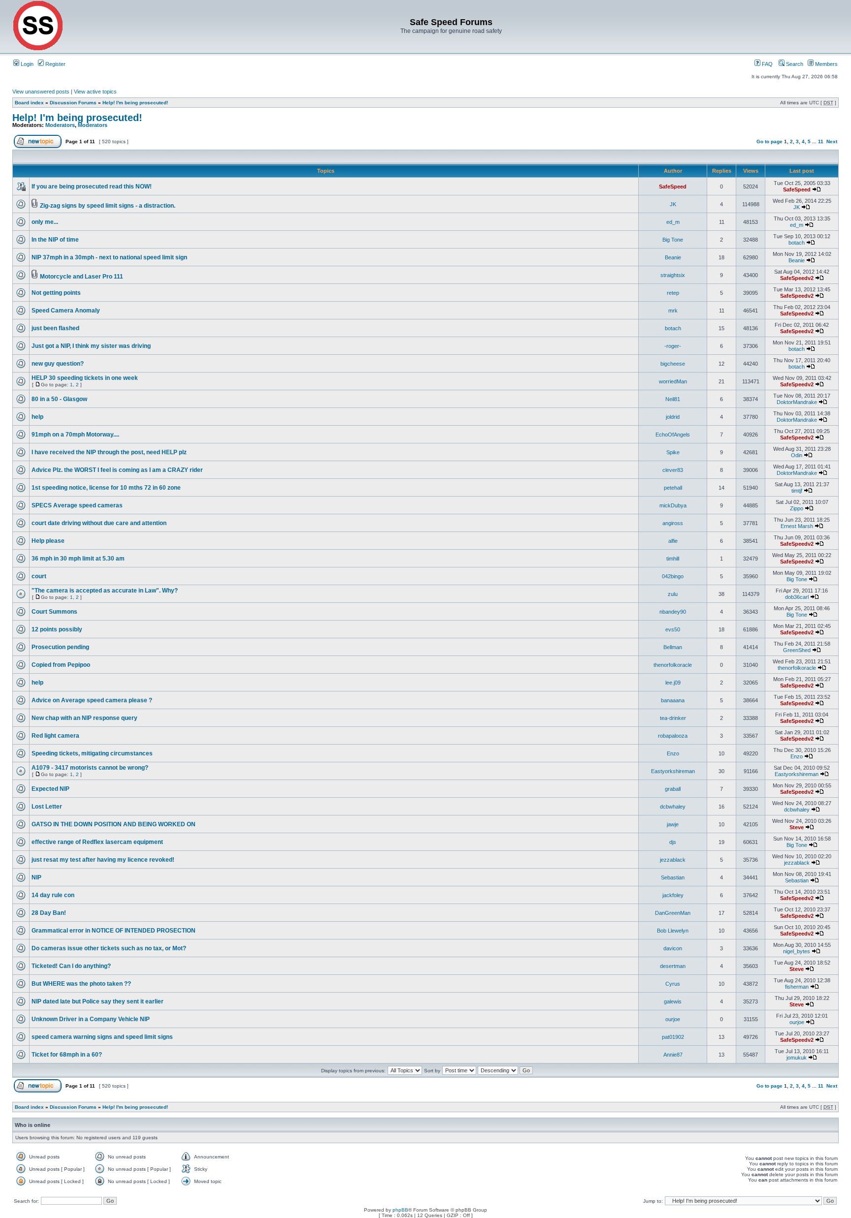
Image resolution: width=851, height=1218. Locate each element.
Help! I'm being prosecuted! (135, 102)
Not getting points (56, 292)
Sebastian (673, 877)
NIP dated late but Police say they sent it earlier (98, 1001)
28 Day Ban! (49, 912)
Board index (29, 102)
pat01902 (673, 1037)
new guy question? (58, 363)
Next (831, 141)
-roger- (672, 346)
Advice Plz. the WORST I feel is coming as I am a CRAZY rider (117, 470)
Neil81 (672, 399)
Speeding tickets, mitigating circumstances (92, 753)
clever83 (672, 470)
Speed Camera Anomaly (66, 310)
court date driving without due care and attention (99, 523)
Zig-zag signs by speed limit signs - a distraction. (107, 205)
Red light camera (55, 735)
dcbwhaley (673, 807)
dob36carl (797, 597)
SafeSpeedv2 (797, 278)
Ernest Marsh (797, 526)
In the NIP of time (55, 239)
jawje (673, 824)
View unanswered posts (40, 91)
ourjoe (672, 1019)
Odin (796, 455)
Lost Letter (47, 806)
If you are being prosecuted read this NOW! (92, 186)
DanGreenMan (672, 913)
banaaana (673, 700)
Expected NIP (50, 788)
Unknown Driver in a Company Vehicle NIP (91, 1019)
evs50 (672, 629)
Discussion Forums (73, 102)
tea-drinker (673, 718)
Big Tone (672, 240)
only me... (45, 222)
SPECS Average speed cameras (77, 505)
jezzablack (673, 860)
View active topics (95, 91)
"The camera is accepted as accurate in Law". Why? (105, 590)
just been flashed (55, 328)
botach (796, 243)
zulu (673, 594)
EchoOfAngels (672, 434)
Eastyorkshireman (673, 771)
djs (672, 842)
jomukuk (796, 1058)
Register (54, 64)
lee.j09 (673, 683)
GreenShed (797, 650)
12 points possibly (57, 629)
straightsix (672, 275)
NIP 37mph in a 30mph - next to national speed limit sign (109, 257)
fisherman (797, 987)
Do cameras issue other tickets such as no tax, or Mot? (109, 948)
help (37, 416)
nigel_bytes (796, 951)
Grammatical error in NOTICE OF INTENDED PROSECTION (114, 930)
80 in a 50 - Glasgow (59, 399)
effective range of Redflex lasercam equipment (97, 842)
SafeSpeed (673, 186)
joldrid (673, 417)
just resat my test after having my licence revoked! (103, 859)
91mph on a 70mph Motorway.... (75, 434)
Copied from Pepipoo (61, 664)
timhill (672, 559)
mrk (673, 310)
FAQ (766, 64)
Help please (48, 540)
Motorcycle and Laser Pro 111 (81, 276)
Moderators (60, 125)
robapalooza (672, 736)
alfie (673, 541)
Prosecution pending (60, 647)
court (39, 576)
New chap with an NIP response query (84, 718)
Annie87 (673, 1055)
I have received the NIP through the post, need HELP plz (109, 452)
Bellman (672, 647)
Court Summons (54, 611)
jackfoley (673, 895)
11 (820, 141)
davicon (672, 948)
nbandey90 (672, 612)
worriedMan (673, 381)
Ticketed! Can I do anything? (71, 966)
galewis (673, 1001)
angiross (672, 523)
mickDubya (673, 505)
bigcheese (672, 364)
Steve (796, 827)
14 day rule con (53, 895)
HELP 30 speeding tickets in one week (85, 378)
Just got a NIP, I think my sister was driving (91, 346)
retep (673, 293)
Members (826, 64)
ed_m (673, 222)
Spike (673, 452)
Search (794, 64)
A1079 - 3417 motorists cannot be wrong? (90, 767)
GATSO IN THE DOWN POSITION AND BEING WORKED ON (114, 824)
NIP (36, 877)
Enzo (673, 753)
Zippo (796, 508)
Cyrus (672, 984)
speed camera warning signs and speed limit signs (102, 1036)
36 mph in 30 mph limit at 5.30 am (78, 558)
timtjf (796, 491)
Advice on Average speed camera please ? (92, 700)
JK (673, 204)
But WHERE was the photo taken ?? (81, 983)
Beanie (673, 257)
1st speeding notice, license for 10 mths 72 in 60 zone (106, 487)
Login (26, 64)
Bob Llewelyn (672, 931)
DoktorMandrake (797, 402)
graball (673, 789)
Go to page (769, 141)
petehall (673, 488)
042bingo (673, 576)
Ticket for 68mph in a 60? (67, 1054)
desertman (673, 966)
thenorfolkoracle (673, 665)
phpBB (400, 1210)
